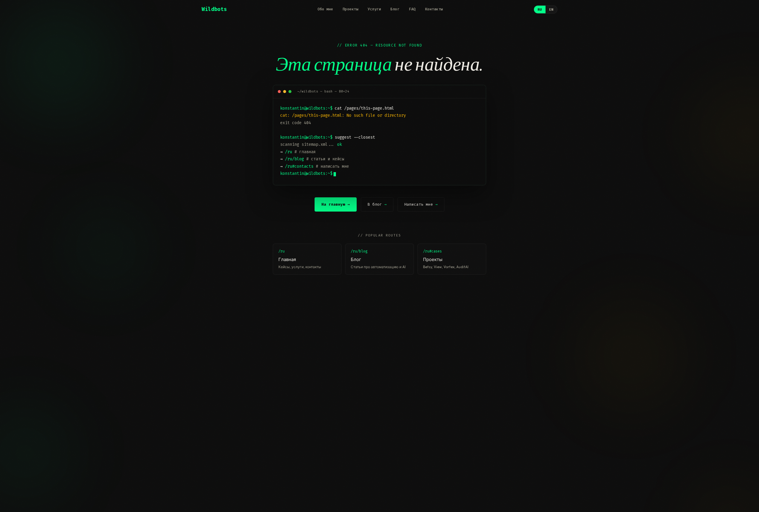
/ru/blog (294, 159)
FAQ (412, 9)
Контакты (434, 9)
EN (551, 9)
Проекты (350, 9)
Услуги (374, 9)
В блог (377, 204)
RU (540, 9)
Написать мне (421, 204)
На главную (335, 204)
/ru (288, 152)
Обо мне (325, 9)
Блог (394, 9)
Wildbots (214, 9)
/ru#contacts (299, 166)
